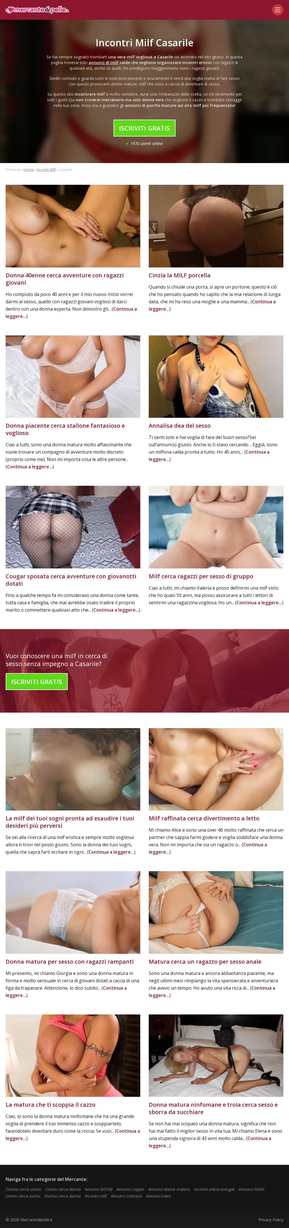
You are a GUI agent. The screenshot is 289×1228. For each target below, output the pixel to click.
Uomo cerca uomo (23, 1196)
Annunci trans (158, 1196)
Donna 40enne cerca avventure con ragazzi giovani (65, 278)
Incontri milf (96, 1196)
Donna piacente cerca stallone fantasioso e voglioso (65, 429)
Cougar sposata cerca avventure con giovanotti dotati (71, 579)
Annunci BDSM (98, 1189)
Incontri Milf (46, 169)
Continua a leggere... (29, 466)
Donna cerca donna (63, 1196)
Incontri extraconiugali (214, 1189)
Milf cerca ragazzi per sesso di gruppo (201, 576)
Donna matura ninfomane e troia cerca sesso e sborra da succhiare (213, 1108)
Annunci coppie (130, 1189)
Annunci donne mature (169, 1189)
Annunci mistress (126, 1196)
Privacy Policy (271, 1219)
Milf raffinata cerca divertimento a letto (204, 818)
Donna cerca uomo (23, 1189)
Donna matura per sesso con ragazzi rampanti (70, 961)
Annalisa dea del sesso (180, 425)
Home (29, 169)
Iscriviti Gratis (144, 128)
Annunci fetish (251, 1189)
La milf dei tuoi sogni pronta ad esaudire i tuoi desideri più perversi (70, 821)
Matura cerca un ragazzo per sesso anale (205, 961)
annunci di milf (104, 62)
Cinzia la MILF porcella (180, 275)
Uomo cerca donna (63, 1189)
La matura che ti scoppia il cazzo (50, 1104)
